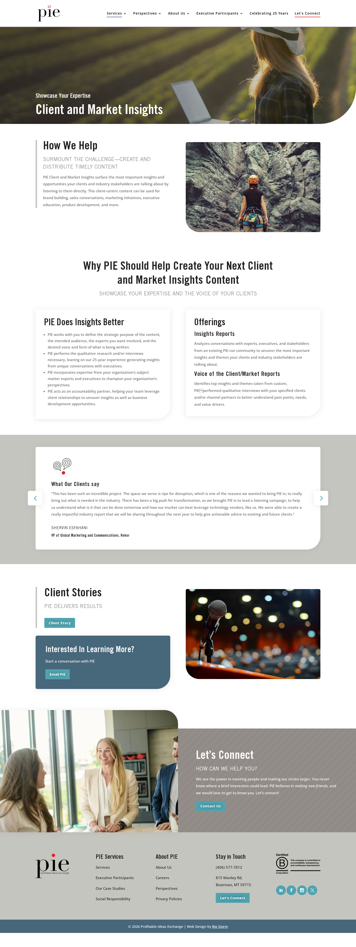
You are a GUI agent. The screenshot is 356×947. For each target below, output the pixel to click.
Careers (162, 877)
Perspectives (167, 888)
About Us (163, 867)
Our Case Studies (110, 888)
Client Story (60, 622)
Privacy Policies (169, 898)
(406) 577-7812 (229, 867)
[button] (35, 498)
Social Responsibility (113, 898)
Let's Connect (232, 897)
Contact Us (210, 805)
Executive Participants (115, 877)
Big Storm (220, 926)
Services (103, 867)
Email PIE (57, 674)
